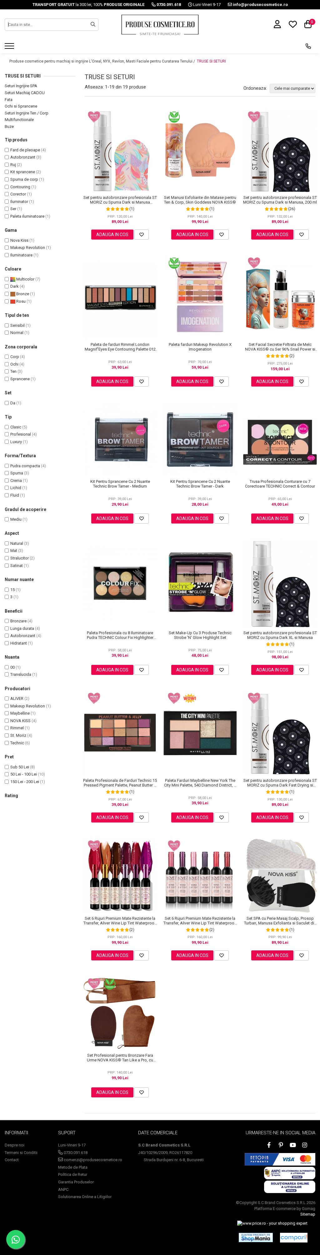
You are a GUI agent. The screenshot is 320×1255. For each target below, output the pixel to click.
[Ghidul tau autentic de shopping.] (294, 1237)
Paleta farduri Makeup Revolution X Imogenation (200, 347)
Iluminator (19, 201)
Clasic (15, 427)
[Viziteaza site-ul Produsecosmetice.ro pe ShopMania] (256, 1237)
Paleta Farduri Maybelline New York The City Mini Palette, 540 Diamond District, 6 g (200, 782)
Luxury (16, 441)
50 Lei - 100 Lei (23, 774)
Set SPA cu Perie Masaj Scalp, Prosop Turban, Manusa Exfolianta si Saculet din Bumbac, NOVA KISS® (280, 920)
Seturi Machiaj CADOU (25, 92)
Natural (16, 543)
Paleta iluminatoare (27, 216)
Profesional (20, 434)
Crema (16, 480)
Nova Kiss (19, 240)
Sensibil (17, 325)
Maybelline (20, 713)
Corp (14, 356)
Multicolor (24, 279)
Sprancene (20, 379)
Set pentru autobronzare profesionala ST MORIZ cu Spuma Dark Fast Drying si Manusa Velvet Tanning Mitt (280, 782)
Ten (13, 371)
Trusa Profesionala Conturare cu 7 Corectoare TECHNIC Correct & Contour (280, 483)
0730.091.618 (75, 1152)
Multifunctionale (19, 119)
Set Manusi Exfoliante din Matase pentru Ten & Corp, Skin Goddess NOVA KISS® (200, 200)
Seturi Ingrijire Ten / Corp (26, 113)
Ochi (14, 364)
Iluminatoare (21, 255)
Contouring (20, 187)
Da (12, 403)
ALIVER (16, 698)
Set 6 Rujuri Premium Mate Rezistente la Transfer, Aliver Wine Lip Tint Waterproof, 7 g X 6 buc (120, 920)
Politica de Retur (72, 1174)
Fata (8, 99)
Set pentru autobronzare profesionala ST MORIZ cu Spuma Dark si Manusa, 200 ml (280, 200)
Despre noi (14, 1145)
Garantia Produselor (76, 1182)
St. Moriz (18, 735)
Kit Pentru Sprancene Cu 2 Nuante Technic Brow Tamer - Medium (120, 483)
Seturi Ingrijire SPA (21, 85)
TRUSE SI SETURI (211, 61)
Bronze (22, 293)
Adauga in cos (112, 234)
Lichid (15, 487)
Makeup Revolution (27, 247)
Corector (18, 194)
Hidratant (18, 643)
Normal (16, 332)
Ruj (13, 164)
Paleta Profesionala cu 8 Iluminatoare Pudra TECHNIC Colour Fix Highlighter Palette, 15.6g (120, 635)
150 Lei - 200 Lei (24, 781)
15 (12, 589)
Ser (13, 208)
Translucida (20, 674)
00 (12, 667)
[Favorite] (141, 235)
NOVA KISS (20, 720)
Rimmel (17, 728)
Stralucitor (19, 558)
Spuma (16, 473)
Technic (17, 743)
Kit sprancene (22, 172)
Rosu (20, 301)
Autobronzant (22, 157)
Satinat (16, 565)
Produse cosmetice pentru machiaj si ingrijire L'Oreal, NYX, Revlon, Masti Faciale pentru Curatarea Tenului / (102, 61)
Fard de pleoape (25, 150)
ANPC (63, 1189)
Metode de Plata (73, 1167)
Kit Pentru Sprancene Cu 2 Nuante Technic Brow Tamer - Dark (200, 483)
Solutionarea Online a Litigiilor (85, 1196)
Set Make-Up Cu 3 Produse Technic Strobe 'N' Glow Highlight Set (200, 635)
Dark (14, 286)
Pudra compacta (25, 465)
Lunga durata (22, 628)
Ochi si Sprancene (21, 106)
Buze (9, 126)
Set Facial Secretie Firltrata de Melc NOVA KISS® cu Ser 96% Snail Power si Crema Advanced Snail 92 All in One (280, 347)
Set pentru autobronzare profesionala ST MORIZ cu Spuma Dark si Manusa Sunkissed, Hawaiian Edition (120, 200)
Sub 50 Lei (19, 767)
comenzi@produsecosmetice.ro (92, 1159)
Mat (13, 550)
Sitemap (307, 1214)
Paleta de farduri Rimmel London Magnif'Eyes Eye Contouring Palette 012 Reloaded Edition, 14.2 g (120, 347)
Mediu (16, 519)
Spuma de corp (24, 179)
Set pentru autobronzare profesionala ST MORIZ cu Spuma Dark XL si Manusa (280, 635)
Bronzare (18, 621)
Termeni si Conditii (21, 1152)
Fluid (14, 495)
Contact (12, 1159)
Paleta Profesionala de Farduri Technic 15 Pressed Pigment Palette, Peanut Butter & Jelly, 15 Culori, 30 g (120, 782)
